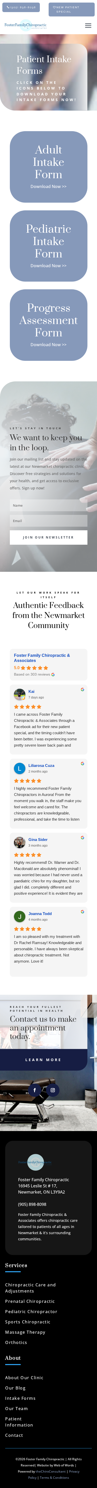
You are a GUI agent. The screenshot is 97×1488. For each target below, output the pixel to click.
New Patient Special (67, 9)
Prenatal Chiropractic (30, 1301)
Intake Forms (20, 1398)
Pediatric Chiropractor (31, 1311)
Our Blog (15, 1388)
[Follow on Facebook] (34, 1090)
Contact (14, 1435)
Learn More (43, 1059)
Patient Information (19, 1422)
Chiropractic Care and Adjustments (30, 1288)
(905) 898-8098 (23, 7)
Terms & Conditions (54, 1477)
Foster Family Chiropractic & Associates (42, 658)
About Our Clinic (24, 1378)
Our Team (16, 1408)
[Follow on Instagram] (52, 1090)
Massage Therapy (25, 1332)
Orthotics (16, 1342)
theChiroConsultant (51, 1471)
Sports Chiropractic (28, 1322)
